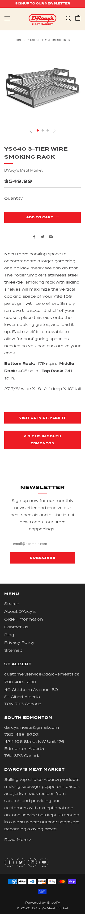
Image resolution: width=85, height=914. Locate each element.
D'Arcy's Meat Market (23, 170)
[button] (38, 130)
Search (11, 603)
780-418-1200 (20, 681)
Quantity (13, 198)
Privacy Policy (19, 642)
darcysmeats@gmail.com (31, 727)
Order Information (23, 619)
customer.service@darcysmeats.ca (42, 674)
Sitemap (13, 650)
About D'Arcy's (20, 611)
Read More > (17, 839)
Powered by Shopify (42, 903)
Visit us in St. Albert (42, 418)
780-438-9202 (21, 734)
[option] (42, 85)
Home (18, 40)
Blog (9, 634)
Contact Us (16, 627)
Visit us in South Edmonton (42, 439)
